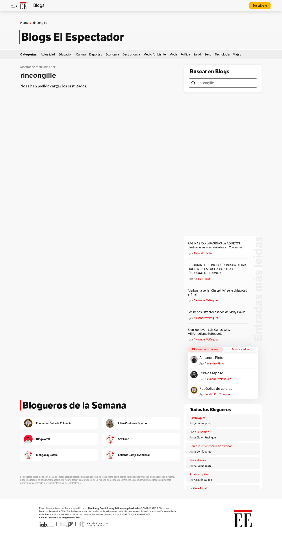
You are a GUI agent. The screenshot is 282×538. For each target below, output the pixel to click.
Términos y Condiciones (100, 508)
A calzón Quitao (203, 479)
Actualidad (48, 54)
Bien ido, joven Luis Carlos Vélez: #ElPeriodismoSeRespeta (209, 332)
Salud (197, 54)
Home (24, 23)
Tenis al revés (197, 460)
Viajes (237, 54)
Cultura (81, 54)
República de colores (215, 388)
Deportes (95, 54)
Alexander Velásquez (206, 300)
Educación (65, 54)
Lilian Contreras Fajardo (132, 423)
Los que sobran (199, 432)
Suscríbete (259, 5)
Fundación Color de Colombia (217, 394)
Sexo (207, 54)
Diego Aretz (43, 439)
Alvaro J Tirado (202, 278)
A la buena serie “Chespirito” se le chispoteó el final (217, 292)
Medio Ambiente (154, 54)
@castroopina (202, 423)
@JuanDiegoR (202, 465)
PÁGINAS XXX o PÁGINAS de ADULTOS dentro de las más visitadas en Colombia (215, 245)
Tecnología (222, 54)
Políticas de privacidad (126, 508)
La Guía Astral (198, 488)
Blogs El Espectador (73, 37)
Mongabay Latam (47, 455)
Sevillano (123, 439)
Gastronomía (131, 54)
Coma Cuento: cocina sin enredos (210, 446)
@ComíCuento (203, 451)
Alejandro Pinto (203, 253)
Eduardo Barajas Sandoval (134, 455)
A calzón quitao (199, 474)
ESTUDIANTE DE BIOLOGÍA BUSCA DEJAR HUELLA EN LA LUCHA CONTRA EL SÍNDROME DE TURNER (217, 269)
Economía (112, 54)
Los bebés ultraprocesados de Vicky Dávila (217, 312)
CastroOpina (197, 418)
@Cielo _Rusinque (205, 437)
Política (185, 54)
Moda (173, 54)
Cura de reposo (211, 373)
